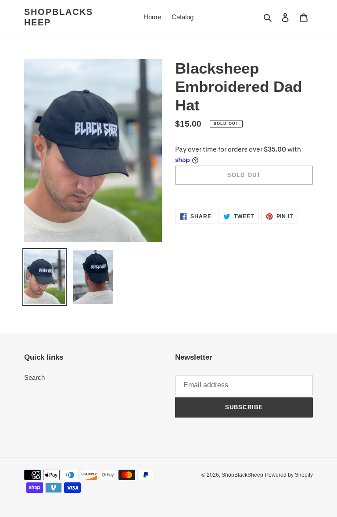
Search (34, 377)
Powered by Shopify (289, 475)
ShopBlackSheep (58, 17)
